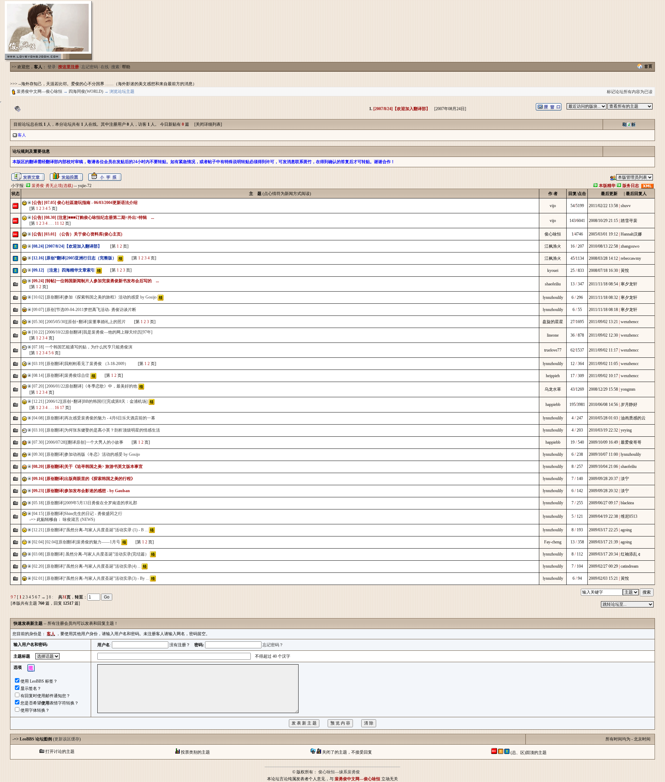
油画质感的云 (633, 418)
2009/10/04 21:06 (603, 466)
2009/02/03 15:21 (603, 578)
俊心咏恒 (552, 234)
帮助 (126, 66)
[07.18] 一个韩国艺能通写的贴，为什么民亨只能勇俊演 (82, 347)
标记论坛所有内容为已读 (630, 91)
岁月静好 (629, 404)
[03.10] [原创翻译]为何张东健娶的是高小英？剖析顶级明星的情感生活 (96, 430)
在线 (104, 66)
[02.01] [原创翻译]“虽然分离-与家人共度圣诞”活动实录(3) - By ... (90, 578)
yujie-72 (84, 185)
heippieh (553, 375)
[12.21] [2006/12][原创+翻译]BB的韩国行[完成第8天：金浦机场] (90, 401)
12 (62, 223)
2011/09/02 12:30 (603, 335)
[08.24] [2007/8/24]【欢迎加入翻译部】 (67, 246)
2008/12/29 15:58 (603, 389)
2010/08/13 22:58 (603, 246)
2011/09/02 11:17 (603, 350)
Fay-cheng (552, 542)
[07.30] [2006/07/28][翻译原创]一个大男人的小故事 (77, 442)
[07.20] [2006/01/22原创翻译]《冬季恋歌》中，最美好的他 (84, 386)
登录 (51, 66)
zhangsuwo (630, 246)
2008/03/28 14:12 (603, 258)
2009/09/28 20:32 (603, 490)
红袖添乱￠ (631, 554)
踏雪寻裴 (629, 220)
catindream (629, 566)
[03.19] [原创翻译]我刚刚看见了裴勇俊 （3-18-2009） (81, 363)
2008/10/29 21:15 (603, 220)
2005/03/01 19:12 (603, 234)
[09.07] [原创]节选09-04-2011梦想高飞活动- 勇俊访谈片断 (84, 309)
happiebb (553, 404)
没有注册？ (179, 644)
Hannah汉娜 (631, 234)
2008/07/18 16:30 (603, 270)
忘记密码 (89, 66)
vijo (553, 205)
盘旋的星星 (552, 321)
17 (62, 407)
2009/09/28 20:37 (603, 478)
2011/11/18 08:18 (603, 309)
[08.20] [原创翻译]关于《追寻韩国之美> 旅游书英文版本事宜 (87, 466)
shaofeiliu (553, 284)
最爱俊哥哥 (631, 442)
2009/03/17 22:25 (603, 529)
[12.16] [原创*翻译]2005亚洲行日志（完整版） (74, 258)
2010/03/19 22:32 (603, 430)
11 (57, 223)
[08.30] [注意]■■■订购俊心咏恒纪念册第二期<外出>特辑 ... (99, 217)
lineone (553, 335)
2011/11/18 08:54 (603, 284)
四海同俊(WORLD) (86, 91)
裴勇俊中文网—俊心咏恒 (39, 91)
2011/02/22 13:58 (603, 205)
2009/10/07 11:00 (603, 454)
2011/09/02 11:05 (603, 363)
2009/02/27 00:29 (603, 566)
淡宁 (625, 478)
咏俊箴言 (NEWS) (79, 519)
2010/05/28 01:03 (603, 418)
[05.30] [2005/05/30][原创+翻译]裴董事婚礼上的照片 (79, 321)
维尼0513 (629, 516)
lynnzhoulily (553, 297)
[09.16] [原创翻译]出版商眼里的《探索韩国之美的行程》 (83, 478)
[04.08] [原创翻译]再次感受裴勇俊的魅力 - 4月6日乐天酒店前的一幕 (93, 418)
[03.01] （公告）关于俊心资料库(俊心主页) (83, 234)
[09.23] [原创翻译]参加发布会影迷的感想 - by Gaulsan (81, 490)
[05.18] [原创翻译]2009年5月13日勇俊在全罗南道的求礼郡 (84, 502)
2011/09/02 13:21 (603, 321)
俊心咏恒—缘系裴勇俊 (339, 772)
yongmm (628, 389)
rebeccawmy (631, 258)
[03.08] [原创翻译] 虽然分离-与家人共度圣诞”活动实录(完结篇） (91, 554)
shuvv (626, 205)
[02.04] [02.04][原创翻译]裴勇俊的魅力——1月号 (76, 542)
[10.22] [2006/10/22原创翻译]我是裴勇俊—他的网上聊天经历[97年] (92, 332)
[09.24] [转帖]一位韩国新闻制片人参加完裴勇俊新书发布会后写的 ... (95, 280)
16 (57, 407)
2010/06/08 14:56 (603, 404)
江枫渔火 (552, 246)
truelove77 (552, 350)
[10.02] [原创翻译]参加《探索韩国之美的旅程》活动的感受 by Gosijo (94, 297)
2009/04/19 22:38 (603, 516)
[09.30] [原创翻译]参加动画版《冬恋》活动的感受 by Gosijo (86, 454)
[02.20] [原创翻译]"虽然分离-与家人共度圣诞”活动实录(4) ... (86, 566)
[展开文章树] (29, 202)
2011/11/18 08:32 (603, 297)
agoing (626, 529)
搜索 (115, 66)
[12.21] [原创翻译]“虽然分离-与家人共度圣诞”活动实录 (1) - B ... (90, 529)
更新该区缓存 (66, 739)
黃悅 (625, 270)
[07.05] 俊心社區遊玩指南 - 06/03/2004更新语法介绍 (91, 202)
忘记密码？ (273, 644)
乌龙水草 (552, 389)
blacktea (627, 502)
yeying (626, 430)
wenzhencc (630, 321)
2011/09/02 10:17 (603, 375)
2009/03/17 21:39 (603, 542)
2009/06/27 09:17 (603, 502)
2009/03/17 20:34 (603, 554)
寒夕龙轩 (629, 284)
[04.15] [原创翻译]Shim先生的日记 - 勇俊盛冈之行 (77, 513)
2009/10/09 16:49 (603, 442)
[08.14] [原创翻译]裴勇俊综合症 (60, 375)
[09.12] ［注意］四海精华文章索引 (63, 270)
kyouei (552, 270)
